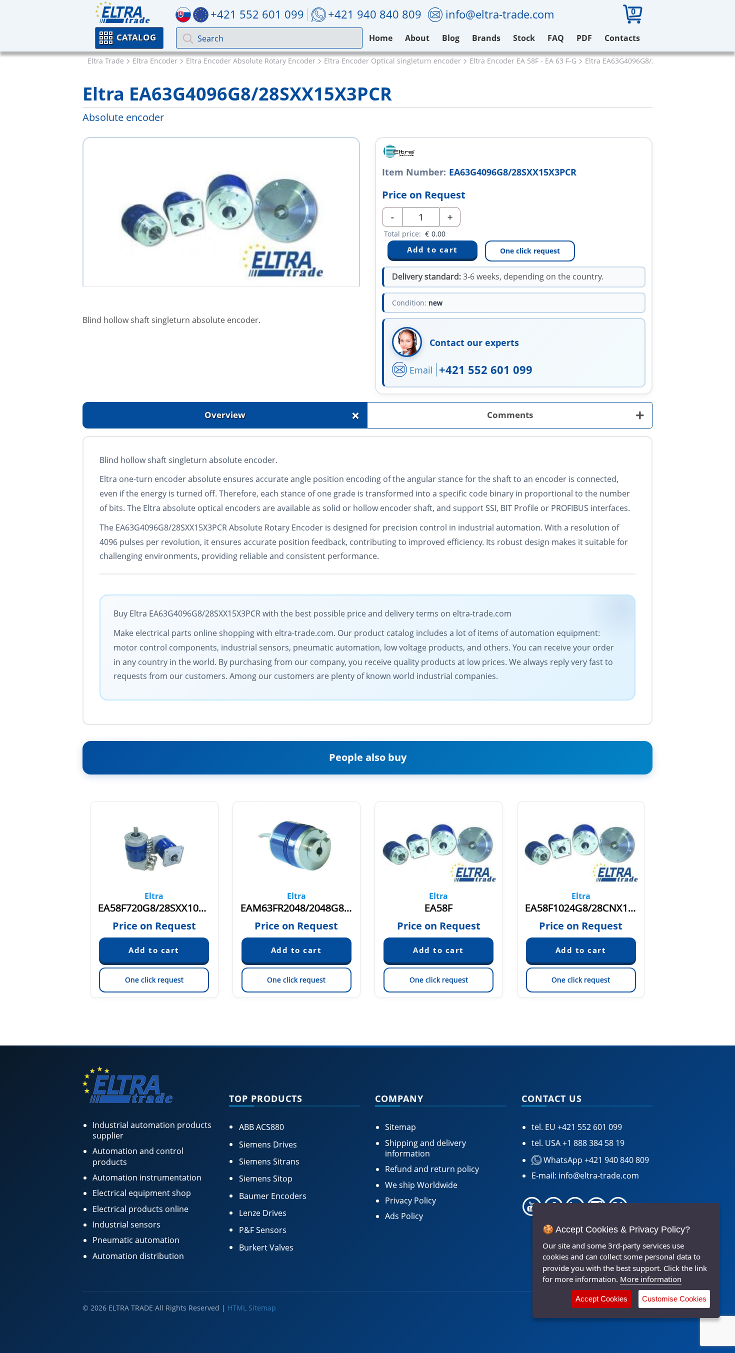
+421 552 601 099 (485, 369)
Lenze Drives (262, 1213)
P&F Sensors (262, 1230)
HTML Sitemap (252, 1307)
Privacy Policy (410, 1200)
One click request (530, 251)
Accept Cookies (602, 1298)
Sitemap (400, 1127)
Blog (451, 38)
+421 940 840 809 (375, 14)
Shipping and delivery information (425, 1148)
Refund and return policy (432, 1169)
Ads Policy (404, 1216)
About (417, 38)
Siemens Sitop (265, 1178)
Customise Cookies (674, 1298)
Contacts (622, 38)
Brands (486, 38)
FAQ (556, 38)
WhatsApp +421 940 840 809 (595, 1160)
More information (651, 1279)
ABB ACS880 (261, 1127)
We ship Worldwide (421, 1185)
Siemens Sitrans (269, 1161)
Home (380, 38)
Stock (524, 38)
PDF (584, 38)
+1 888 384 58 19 (592, 1143)
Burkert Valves (266, 1247)
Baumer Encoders (272, 1196)
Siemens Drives (268, 1144)
